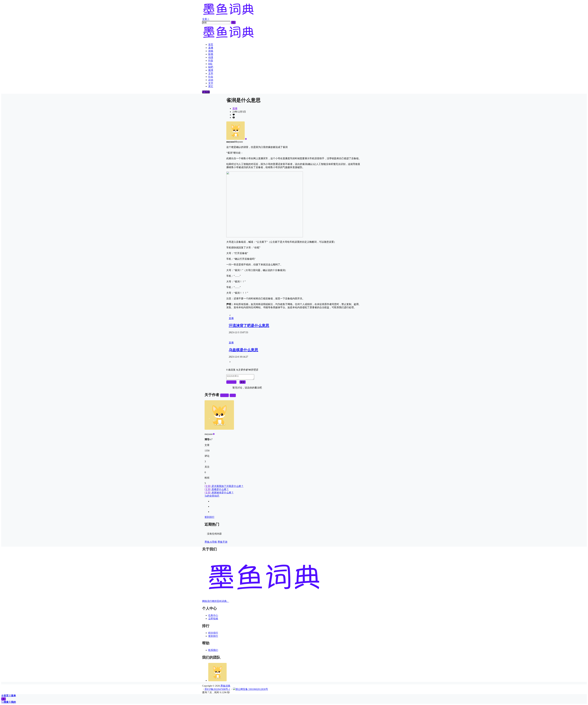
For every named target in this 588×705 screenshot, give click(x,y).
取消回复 (231, 382)
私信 (233, 395)
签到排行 (209, 517)
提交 (243, 382)
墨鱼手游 (222, 542)
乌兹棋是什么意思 (243, 350)
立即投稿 (213, 618)
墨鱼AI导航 (211, 542)
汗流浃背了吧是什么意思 (249, 326)
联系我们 (213, 650)
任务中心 (213, 615)
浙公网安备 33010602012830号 (252, 689)
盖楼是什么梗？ (217, 489)
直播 (234, 108)
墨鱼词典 (225, 685)
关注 (226, 395)
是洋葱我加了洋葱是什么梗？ (224, 486)
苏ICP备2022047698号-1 (217, 689)
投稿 (207, 92)
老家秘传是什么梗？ (219, 492)
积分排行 (213, 632)
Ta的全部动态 (212, 495)
